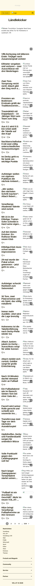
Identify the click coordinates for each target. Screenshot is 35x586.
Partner (5, 576)
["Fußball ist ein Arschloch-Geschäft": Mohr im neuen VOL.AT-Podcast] (28, 495)
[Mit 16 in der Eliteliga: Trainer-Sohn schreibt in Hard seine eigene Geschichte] (28, 221)
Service (5, 570)
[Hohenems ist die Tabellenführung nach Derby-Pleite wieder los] (28, 329)
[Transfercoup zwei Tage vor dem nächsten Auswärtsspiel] (28, 422)
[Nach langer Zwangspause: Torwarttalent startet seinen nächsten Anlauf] (28, 479)
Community (7, 564)
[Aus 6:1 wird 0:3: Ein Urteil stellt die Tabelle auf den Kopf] (28, 131)
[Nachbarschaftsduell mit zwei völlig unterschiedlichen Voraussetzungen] (28, 146)
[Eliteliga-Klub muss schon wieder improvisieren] (28, 250)
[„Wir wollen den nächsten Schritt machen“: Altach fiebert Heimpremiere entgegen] (28, 194)
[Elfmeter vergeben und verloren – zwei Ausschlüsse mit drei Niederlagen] (28, 70)
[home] (17, 13)
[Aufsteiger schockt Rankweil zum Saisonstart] (28, 287)
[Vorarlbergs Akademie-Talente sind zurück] (28, 207)
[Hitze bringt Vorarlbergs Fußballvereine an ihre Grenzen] (28, 512)
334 (25, 524)
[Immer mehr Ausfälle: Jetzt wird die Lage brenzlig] (28, 316)
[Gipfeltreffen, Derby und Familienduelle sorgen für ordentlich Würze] (28, 441)
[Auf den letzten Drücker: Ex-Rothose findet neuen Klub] (28, 235)
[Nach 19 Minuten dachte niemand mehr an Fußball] (28, 379)
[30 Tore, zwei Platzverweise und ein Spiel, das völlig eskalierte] (28, 300)
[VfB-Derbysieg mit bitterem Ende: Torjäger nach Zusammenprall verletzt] (17, 39)
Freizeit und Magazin (10, 558)
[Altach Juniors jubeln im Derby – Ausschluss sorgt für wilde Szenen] (28, 348)
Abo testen (5, 13)
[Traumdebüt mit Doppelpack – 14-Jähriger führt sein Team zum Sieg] (28, 115)
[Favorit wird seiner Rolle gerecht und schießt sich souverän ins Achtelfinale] (28, 410)
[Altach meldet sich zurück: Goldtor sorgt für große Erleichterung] (28, 365)
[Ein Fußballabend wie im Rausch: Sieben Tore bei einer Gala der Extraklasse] (28, 395)
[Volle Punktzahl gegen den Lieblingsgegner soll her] (28, 460)
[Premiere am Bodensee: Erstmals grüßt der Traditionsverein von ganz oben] (28, 102)
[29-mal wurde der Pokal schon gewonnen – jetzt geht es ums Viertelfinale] (28, 269)
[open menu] (33, 13)
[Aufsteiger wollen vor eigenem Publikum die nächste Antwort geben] (28, 178)
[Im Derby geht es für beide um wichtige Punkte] (28, 163)
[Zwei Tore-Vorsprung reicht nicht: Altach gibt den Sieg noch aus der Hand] (28, 87)
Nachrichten (7, 529)
